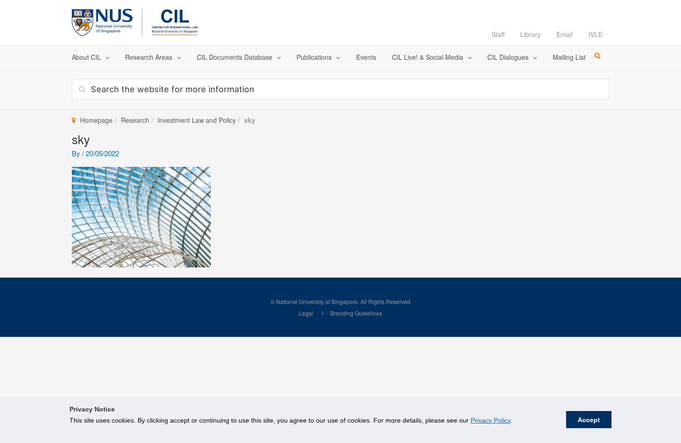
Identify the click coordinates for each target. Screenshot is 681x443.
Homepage (96, 120)
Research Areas (148, 57)
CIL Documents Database (234, 57)
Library (530, 34)
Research (135, 120)
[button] (105, 57)
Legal (306, 313)
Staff (498, 34)
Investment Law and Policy (197, 120)
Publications (314, 57)
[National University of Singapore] (102, 21)
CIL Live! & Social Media (427, 57)
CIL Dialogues (508, 57)
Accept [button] (589, 420)
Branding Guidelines (356, 313)
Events (366, 57)
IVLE (595, 34)
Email (564, 34)
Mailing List (569, 57)
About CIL (86, 57)
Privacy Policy (491, 420)
